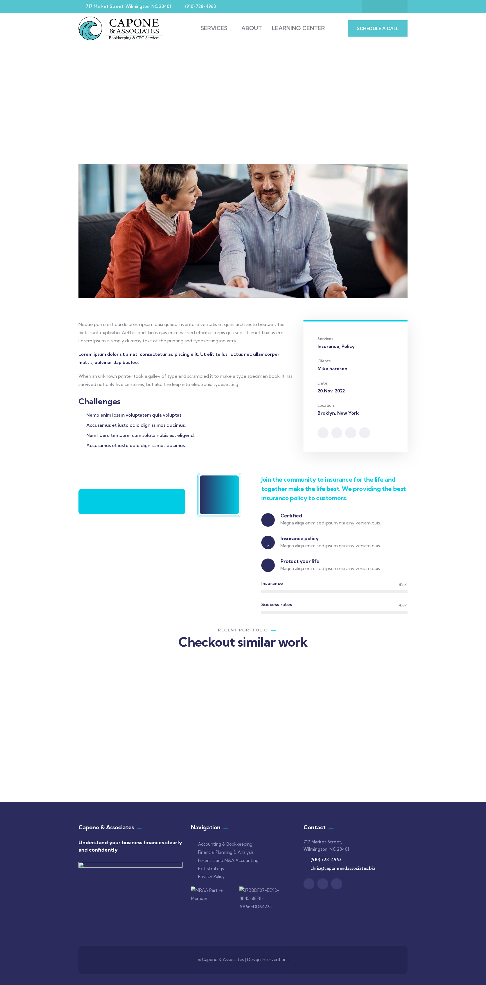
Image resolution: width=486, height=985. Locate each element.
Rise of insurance (108, 754)
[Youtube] (396, 6)
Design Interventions (268, 959)
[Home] (120, 28)
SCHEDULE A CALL (378, 28)
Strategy (270, 741)
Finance (177, 762)
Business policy (280, 732)
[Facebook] (336, 432)
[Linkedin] (374, 6)
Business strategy (191, 754)
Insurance (96, 762)
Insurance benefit (362, 740)
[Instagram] (385, 6)
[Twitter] (323, 432)
